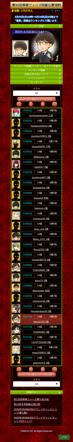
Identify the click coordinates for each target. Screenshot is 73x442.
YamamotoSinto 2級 (41, 125)
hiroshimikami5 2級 (41, 311)
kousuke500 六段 (41, 146)
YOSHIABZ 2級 (41, 332)
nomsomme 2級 (41, 301)
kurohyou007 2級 (41, 177)
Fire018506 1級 (41, 270)
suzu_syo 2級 (41, 229)
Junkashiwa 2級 (41, 187)
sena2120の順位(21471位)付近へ (36, 99)
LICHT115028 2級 (41, 342)
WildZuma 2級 (41, 156)
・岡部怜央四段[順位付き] (27, 31)
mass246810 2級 (41, 352)
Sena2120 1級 (41, 321)
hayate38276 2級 (41, 259)
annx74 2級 (41, 280)
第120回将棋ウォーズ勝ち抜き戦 (31, 399)
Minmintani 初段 (41, 290)
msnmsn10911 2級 (41, 136)
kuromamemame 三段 (41, 115)
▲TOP (64, 437)
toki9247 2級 (41, 167)
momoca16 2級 (41, 218)
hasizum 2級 (41, 208)
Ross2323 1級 (41, 249)
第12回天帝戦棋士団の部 (27, 404)
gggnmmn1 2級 (41, 362)
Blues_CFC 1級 (41, 239)
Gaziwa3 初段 (41, 198)
